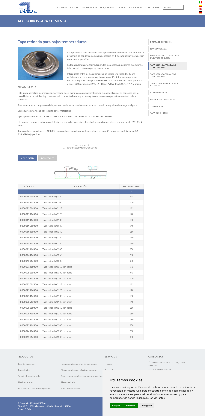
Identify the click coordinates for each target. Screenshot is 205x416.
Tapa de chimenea (159, 113)
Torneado (109, 370)
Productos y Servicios (83, 7)
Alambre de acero (159, 92)
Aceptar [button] (116, 405)
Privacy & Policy (25, 409)
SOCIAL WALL (135, 7)
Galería (121, 7)
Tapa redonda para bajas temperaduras (163, 66)
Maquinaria (107, 7)
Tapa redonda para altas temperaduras (163, 75)
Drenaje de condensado (162, 99)
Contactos (152, 7)
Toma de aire (156, 106)
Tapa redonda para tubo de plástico (164, 84)
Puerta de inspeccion (161, 42)
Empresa (62, 7)
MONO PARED (27, 158)
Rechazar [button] (130, 405)
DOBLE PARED (47, 158)
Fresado (108, 364)
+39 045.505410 (163, 369)
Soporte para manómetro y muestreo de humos (164, 57)
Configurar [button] (146, 405)
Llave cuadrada (158, 49)
